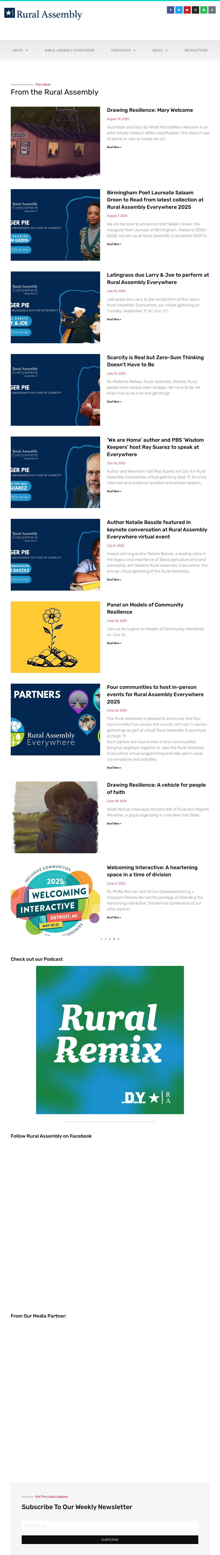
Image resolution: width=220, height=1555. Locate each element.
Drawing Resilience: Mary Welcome (150, 110)
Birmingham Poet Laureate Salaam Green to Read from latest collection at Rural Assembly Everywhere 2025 (155, 200)
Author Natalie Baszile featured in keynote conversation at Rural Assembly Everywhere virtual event (157, 529)
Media (158, 50)
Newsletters (196, 50)
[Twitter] (179, 10)
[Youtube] (187, 10)
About (17, 50)
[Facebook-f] (170, 10)
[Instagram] (195, 10)
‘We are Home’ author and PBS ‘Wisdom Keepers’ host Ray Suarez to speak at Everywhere (155, 447)
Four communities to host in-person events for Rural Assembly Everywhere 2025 (155, 694)
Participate (121, 50)
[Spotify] (204, 10)
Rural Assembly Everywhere (70, 50)
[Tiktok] (212, 10)
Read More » (114, 147)
